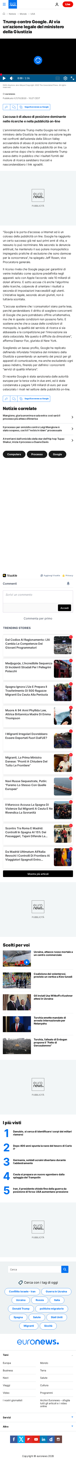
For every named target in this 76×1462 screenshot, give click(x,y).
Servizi (7, 1417)
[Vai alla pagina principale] (12, 4)
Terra (43, 1370)
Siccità (48, 1325)
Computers (14, 454)
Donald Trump (21, 1308)
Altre (5, 1426)
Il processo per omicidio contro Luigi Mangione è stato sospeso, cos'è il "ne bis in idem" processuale (32, 429)
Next (5, 1377)
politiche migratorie (52, 1308)
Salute (37, 1317)
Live (67, 4)
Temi (5, 1354)
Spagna (18, 1317)
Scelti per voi (16, 945)
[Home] (4, 14)
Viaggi (6, 1385)
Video (6, 1392)
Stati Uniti (57, 1317)
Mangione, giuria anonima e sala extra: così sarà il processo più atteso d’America (31, 417)
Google (57, 454)
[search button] (64, 1269)
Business (8, 1370)
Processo (37, 454)
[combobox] (38, 1269)
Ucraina (20, 1300)
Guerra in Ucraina (56, 1291)
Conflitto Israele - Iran (22, 1291)
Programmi (46, 1392)
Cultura (44, 1385)
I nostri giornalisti (12, 1400)
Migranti (29, 1325)
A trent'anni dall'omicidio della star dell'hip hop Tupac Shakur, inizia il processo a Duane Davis (33, 440)
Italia (57, 1300)
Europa (7, 1362)
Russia (40, 1300)
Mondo (23, 14)
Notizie (12, 14)
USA (33, 14)
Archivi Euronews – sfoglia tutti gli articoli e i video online (55, 1403)
